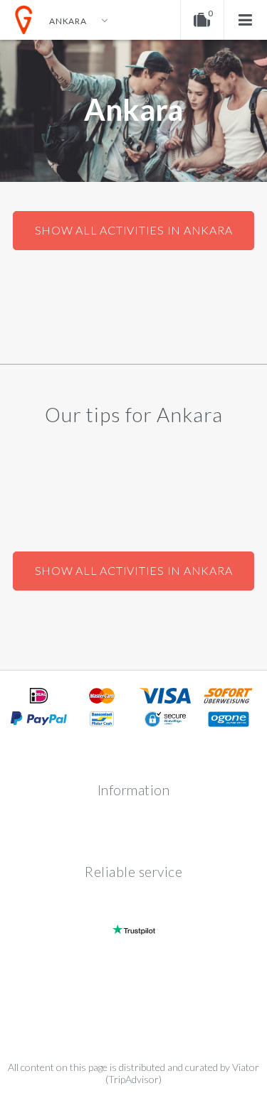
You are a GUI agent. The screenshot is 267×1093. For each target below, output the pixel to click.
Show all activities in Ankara (134, 230)
